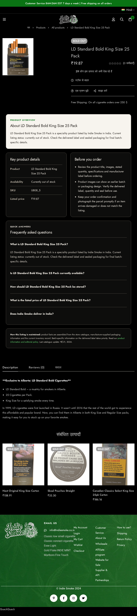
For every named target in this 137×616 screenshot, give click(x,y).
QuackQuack (7, 609)
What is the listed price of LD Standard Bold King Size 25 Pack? (50, 300)
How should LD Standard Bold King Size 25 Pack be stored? (48, 287)
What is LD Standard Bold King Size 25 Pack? (39, 244)
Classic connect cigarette (58, 541)
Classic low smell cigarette (59, 536)
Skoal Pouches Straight (61, 491)
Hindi (129, 10)
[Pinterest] (53, 598)
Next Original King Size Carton (21, 491)
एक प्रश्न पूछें (81, 91)
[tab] (10, 367)
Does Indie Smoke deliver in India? (32, 314)
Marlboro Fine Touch (56, 555)
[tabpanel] (68, 399)
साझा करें (102, 91)
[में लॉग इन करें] (113, 19)
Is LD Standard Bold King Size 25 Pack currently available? (47, 273)
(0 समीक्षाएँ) (128, 63)
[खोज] (122, 19)
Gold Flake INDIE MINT (57, 550)
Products (40, 27)
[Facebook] (63, 598)
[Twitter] (83, 598)
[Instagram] (73, 598)
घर (28, 27)
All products (58, 27)
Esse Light (50, 545)
